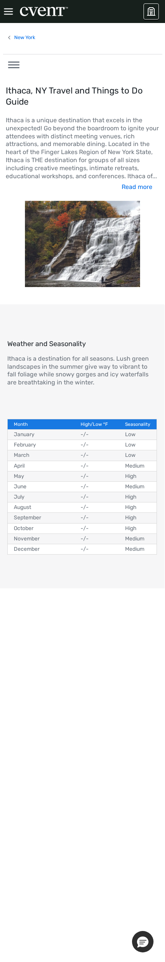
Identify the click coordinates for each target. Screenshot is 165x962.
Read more (137, 186)
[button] (11, 63)
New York (24, 37)
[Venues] (151, 11)
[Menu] (8, 11)
